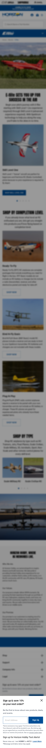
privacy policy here (35, 732)
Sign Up (35, 720)
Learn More (37, 741)
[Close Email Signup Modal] (41, 700)
